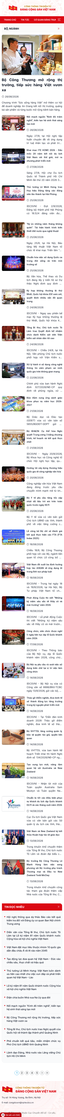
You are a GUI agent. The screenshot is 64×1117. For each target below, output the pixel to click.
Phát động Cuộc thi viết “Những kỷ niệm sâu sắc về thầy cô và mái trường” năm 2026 (44, 601)
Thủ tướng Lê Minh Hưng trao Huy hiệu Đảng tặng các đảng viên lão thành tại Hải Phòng (44, 191)
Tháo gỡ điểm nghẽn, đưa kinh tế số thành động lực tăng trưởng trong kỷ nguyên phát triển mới (44, 701)
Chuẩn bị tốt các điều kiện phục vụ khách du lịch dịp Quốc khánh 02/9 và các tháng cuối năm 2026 (44, 801)
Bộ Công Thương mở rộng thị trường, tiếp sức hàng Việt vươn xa (32, 85)
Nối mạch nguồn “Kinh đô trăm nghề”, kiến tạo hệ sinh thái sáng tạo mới (44, 120)
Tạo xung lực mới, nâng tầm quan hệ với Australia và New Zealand (44, 768)
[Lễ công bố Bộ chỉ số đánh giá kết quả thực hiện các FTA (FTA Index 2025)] (13, 537)
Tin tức (25, 19)
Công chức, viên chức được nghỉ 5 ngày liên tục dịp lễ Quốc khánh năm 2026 (44, 635)
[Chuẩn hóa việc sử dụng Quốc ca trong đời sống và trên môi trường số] (13, 263)
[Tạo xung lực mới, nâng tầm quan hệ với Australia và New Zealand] (13, 770)
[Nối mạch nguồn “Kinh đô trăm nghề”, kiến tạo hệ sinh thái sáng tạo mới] (13, 122)
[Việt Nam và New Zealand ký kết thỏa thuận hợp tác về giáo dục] (13, 837)
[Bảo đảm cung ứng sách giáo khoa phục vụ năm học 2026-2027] (13, 403)
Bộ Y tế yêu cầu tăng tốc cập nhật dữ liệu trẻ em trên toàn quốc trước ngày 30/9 (44, 501)
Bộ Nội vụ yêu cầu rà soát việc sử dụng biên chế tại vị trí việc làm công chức (44, 668)
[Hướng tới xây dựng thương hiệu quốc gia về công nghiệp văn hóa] (13, 473)
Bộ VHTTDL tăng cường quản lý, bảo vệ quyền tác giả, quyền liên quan (44, 735)
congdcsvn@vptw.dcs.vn (21, 1102)
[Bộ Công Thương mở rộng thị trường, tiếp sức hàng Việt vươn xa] (32, 54)
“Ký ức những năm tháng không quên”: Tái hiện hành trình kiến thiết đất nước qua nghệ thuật (44, 227)
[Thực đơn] (59, 20)
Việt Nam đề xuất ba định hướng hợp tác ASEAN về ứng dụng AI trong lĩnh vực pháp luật (44, 568)
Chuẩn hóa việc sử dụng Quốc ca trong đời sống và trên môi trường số (44, 261)
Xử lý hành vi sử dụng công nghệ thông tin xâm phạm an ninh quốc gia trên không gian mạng (44, 368)
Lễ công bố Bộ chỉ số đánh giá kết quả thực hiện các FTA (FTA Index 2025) (44, 535)
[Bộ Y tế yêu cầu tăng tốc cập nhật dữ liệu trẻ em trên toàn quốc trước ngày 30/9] (13, 503)
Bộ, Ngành (11, 28)
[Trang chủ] (13, 7)
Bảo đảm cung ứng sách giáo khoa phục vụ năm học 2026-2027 (44, 401)
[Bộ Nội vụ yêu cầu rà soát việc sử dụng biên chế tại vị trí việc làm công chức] (13, 670)
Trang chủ (10, 19)
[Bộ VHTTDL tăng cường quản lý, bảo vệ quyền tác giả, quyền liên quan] (13, 737)
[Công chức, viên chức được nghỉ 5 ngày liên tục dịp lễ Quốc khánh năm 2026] (13, 637)
